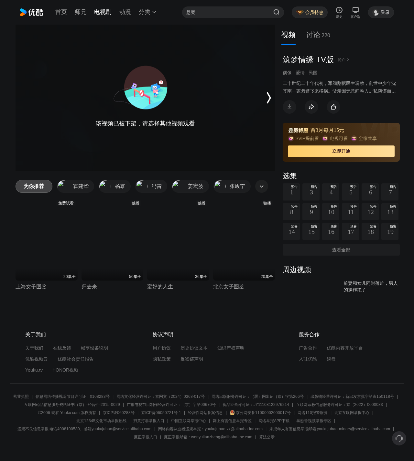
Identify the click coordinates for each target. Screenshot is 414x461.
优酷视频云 (36, 359)
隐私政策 (162, 359)
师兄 (80, 12)
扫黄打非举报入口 (148, 421)
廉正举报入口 (145, 437)
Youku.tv (34, 370)
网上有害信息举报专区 (232, 421)
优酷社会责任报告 (76, 359)
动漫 (125, 12)
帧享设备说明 (94, 348)
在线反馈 (62, 348)
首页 (61, 12)
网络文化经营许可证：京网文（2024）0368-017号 (160, 396)
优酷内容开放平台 (345, 348)
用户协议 (162, 348)
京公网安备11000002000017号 (263, 412)
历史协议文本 (194, 348)
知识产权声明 (231, 348)
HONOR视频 (65, 370)
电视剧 (103, 12)
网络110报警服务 (313, 412)
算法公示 (267, 437)
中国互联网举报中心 (188, 421)
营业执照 (21, 396)
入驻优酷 (308, 359)
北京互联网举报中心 (351, 412)
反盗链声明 (191, 359)
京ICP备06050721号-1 (161, 412)
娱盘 (331, 359)
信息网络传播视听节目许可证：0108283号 (73, 396)
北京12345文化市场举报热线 (101, 421)
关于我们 (34, 348)
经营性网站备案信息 (205, 412)
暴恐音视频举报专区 (313, 421)
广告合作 (308, 348)
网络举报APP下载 (273, 421)
